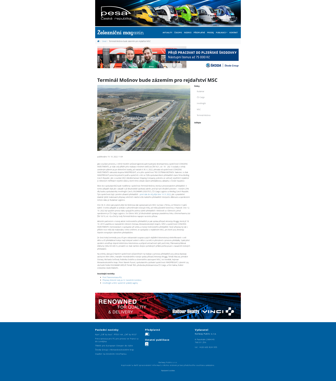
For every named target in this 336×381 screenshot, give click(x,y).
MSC (199, 109)
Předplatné (199, 32)
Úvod (104, 41)
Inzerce (187, 32)
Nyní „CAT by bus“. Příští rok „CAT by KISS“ (116, 334)
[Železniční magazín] (121, 32)
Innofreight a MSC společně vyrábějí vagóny (120, 283)
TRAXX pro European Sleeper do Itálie (114, 345)
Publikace (221, 32)
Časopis (178, 32)
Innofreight (201, 103)
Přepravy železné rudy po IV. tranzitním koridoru (122, 280)
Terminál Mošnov (204, 115)
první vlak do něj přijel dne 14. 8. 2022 (155, 194)
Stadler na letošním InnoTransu (111, 354)
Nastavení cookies (168, 370)
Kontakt (233, 32)
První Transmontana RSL (112, 277)
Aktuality (167, 32)
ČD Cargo (201, 97)
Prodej (210, 32)
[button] (104, 118)
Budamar (200, 91)
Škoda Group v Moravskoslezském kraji (114, 349)
